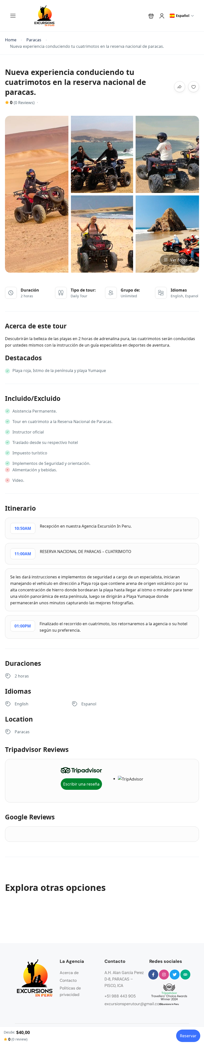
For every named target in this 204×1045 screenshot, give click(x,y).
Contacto (68, 980)
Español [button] (182, 15)
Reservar (188, 1036)
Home (10, 40)
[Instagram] (164, 975)
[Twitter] (175, 975)
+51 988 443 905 (120, 996)
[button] (151, 16)
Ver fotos (179, 260)
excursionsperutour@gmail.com (133, 1003)
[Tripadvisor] (185, 975)
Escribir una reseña (81, 784)
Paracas (33, 40)
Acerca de (69, 972)
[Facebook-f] (153, 975)
